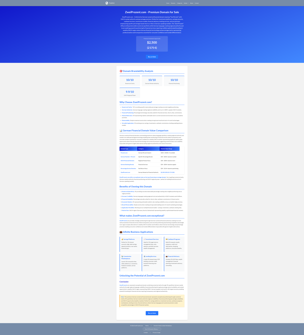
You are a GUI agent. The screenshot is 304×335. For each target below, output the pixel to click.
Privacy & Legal (156, 332)
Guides (186, 3)
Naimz (112, 3)
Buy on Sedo (152, 57)
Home (167, 3)
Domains (173, 3)
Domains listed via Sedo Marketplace (163, 325)
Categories (179, 3)
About (191, 3)
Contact (197, 3)
